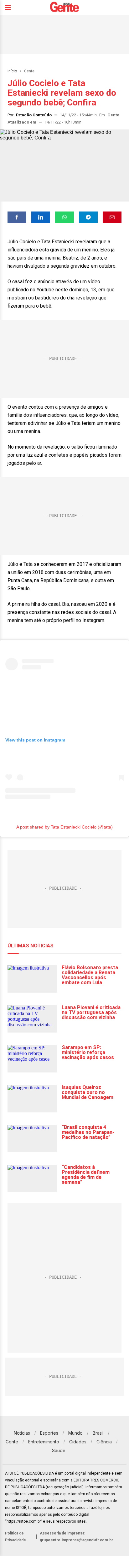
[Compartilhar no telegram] (88, 217)
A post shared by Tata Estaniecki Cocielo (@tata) (64, 826)
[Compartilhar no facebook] (17, 217)
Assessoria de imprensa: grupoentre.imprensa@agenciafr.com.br (76, 1536)
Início (12, 71)
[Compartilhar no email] (112, 217)
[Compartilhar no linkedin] (40, 217)
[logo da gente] (64, 7)
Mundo (75, 1433)
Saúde (58, 1450)
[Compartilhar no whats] (64, 217)
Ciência (104, 1441)
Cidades (77, 1441)
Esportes (49, 1433)
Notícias (22, 1433)
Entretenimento (43, 1441)
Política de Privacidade (15, 1536)
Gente (29, 71)
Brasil (98, 1433)
